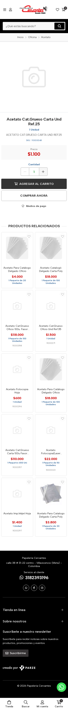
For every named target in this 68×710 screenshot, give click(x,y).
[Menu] (5, 9)
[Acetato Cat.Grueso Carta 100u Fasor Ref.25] (17, 430)
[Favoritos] (57, 9)
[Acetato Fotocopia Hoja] (17, 369)
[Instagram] (42, 588)
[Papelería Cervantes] (34, 9)
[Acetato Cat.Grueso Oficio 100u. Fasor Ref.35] (17, 306)
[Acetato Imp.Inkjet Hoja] (17, 493)
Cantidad (34, 164)
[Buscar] (59, 26)
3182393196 (36, 577)
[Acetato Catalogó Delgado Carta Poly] (51, 248)
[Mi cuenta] (10, 9)
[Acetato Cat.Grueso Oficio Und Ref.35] (51, 306)
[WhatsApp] (26, 588)
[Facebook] (34, 588)
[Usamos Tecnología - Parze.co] (19, 667)
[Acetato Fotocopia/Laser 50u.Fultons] (51, 430)
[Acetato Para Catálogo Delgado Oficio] (17, 248)
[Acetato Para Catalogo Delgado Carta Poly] (51, 493)
